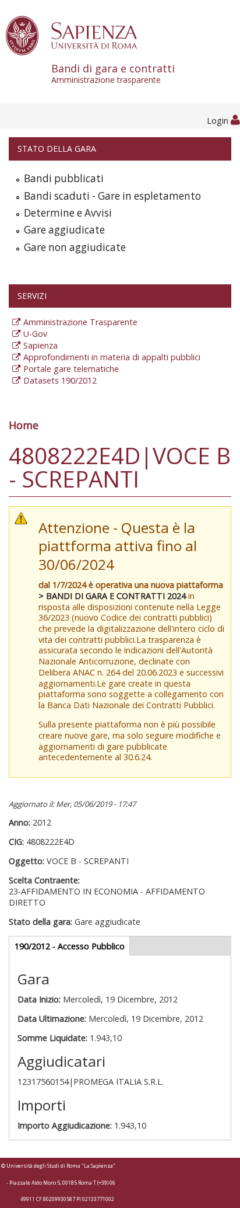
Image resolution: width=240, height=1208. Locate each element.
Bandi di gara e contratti (113, 73)
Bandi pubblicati (64, 178)
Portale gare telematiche (71, 368)
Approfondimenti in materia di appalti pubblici (111, 357)
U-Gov (35, 333)
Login (219, 120)
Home (23, 425)
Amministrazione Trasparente (80, 322)
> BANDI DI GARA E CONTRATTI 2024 (112, 595)
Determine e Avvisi (68, 213)
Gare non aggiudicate (75, 247)
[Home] (78, 34)
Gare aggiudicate (64, 229)
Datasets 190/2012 (60, 380)
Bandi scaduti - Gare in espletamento (112, 196)
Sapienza (40, 345)
